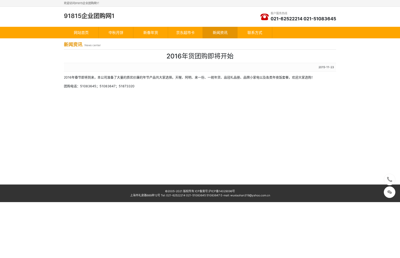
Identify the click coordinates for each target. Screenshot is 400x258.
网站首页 (81, 32)
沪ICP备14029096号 (222, 191)
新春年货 (150, 32)
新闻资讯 (220, 32)
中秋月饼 (116, 32)
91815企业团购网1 (89, 15)
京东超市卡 (185, 32)
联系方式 (254, 32)
